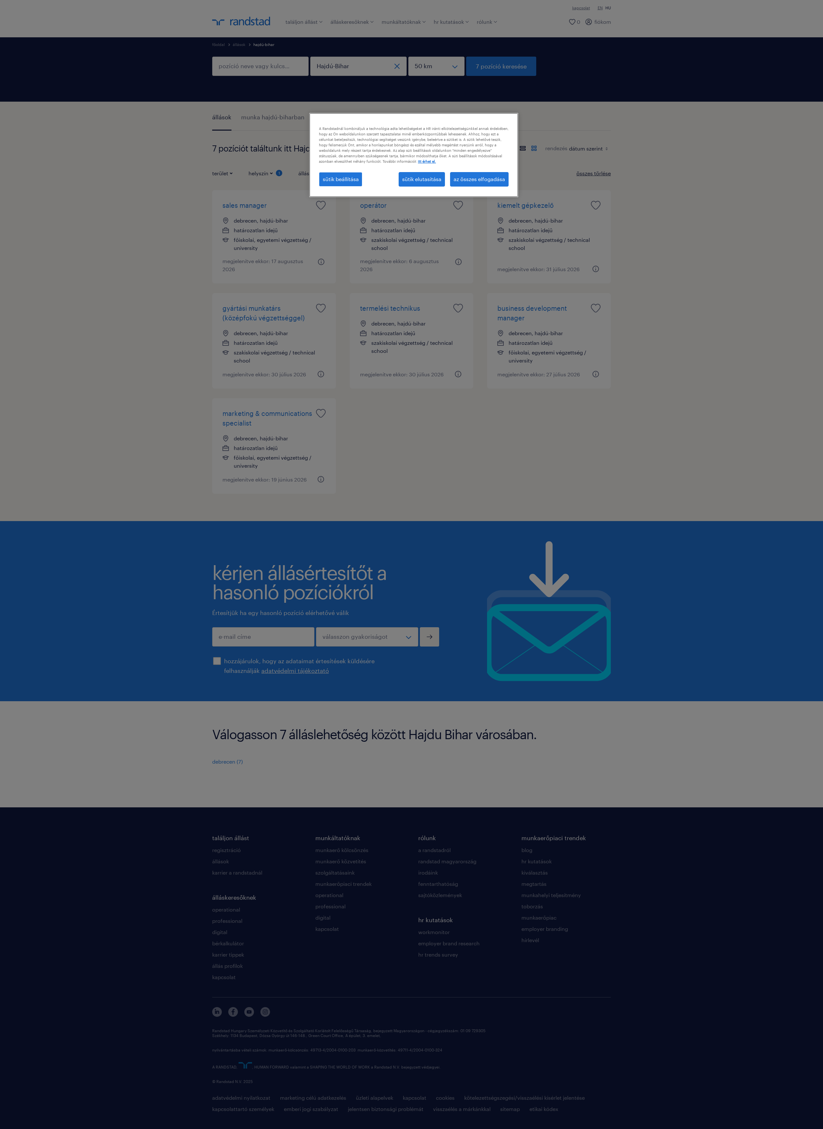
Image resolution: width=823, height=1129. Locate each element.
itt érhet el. (427, 161)
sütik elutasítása (421, 179)
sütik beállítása (341, 179)
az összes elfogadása (479, 179)
